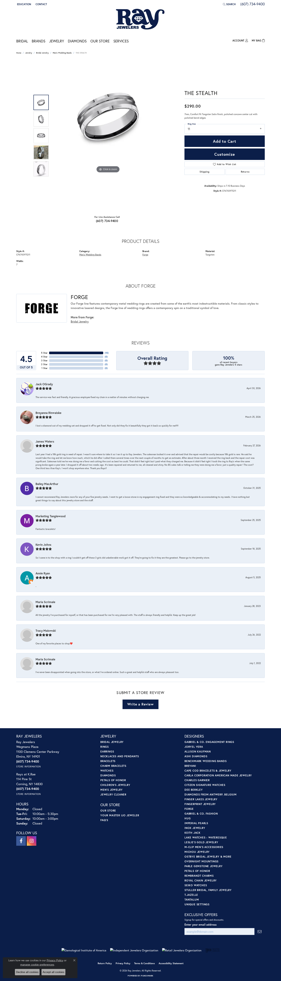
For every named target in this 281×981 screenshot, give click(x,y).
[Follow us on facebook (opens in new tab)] (21, 841)
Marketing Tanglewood (51, 516)
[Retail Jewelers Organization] (181, 950)
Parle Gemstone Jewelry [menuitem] (203, 866)
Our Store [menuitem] (108, 810)
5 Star (44, 352)
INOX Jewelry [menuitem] (194, 828)
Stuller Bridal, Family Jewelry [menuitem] (208, 890)
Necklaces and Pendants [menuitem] (119, 756)
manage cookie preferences (37, 964)
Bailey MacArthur (47, 484)
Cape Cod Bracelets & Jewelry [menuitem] (207, 770)
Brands (38, 41)
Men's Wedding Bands (62, 53)
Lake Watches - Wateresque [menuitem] (205, 837)
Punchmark (147, 976)
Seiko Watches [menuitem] (195, 885)
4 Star (44, 356)
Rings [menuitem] (104, 746)
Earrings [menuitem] (107, 751)
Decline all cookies (27, 972)
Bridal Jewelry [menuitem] (112, 742)
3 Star (44, 360)
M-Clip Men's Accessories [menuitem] (203, 847)
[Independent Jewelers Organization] (134, 950)
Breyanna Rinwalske (48, 413)
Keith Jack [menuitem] (192, 832)
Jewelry (56, 41)
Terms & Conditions (144, 963)
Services (121, 41)
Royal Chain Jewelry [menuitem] (200, 880)
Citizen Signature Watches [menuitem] (204, 785)
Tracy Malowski (46, 630)
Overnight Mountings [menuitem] (201, 861)
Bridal (22, 41)
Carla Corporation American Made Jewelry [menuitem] (218, 775)
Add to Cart (224, 141)
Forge (145, 254)
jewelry (28, 53)
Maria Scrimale (45, 602)
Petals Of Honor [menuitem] (197, 871)
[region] (108, 135)
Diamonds (77, 41)
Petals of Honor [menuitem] (113, 780)
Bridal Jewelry (42, 53)
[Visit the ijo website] (212, 950)
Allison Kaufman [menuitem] (197, 751)
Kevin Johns (43, 544)
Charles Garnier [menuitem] (197, 780)
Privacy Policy (123, 963)
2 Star (44, 364)
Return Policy (105, 963)
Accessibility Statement (171, 963)
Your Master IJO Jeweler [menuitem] (119, 815)
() (107, 352)
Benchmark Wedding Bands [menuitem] (205, 761)
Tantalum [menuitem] (191, 899)
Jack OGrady (44, 384)
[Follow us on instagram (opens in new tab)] (31, 841)
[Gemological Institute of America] (84, 950)
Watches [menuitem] (107, 770)
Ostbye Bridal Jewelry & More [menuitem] (207, 856)
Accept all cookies (53, 972)
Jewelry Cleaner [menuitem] (113, 794)
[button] (23, 4)
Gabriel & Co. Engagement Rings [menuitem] (209, 742)
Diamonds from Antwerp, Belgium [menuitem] (210, 794)
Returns (245, 171)
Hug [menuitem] (187, 818)
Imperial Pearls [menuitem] (196, 823)
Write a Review (140, 704)
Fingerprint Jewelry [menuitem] (200, 804)
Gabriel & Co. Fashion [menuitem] (201, 813)
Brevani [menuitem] (190, 766)
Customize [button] (224, 154)
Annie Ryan (43, 573)
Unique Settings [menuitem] (197, 904)
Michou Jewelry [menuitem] (197, 852)
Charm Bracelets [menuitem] (113, 766)
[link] (41, 4)
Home (18, 53)
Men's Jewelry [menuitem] (111, 789)
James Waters (45, 441)
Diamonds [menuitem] (108, 775)
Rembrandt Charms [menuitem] (199, 875)
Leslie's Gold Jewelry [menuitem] (201, 842)
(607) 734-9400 (107, 221)
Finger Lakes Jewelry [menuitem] (201, 799)
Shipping (204, 171)
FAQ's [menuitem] (104, 820)
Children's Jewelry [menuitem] (115, 785)
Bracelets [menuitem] (107, 761)
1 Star (44, 368)
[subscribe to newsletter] (259, 931)
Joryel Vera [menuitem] (193, 746)
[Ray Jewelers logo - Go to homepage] (140, 19)
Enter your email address (200, 924)
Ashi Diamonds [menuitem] (195, 756)
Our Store (100, 41)
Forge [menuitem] (189, 809)
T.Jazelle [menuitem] (191, 895)
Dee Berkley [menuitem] (193, 789)
